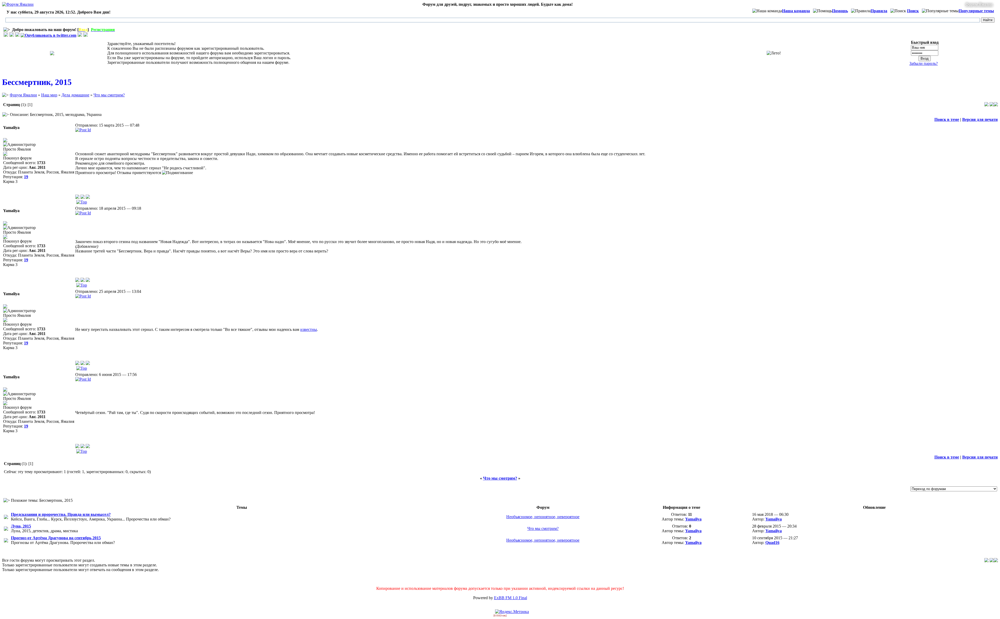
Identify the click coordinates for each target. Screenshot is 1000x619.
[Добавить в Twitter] (48, 35)
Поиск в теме (946, 119)
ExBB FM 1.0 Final (510, 598)
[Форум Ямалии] (18, 4)
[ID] (83, 130)
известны (308, 329)
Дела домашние (75, 95)
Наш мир (49, 95)
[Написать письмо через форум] (82, 197)
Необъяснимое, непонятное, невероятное (542, 517)
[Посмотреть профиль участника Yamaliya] (77, 197)
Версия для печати (980, 119)
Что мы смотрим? (109, 95)
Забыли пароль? (923, 63)
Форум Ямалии (979, 4)
